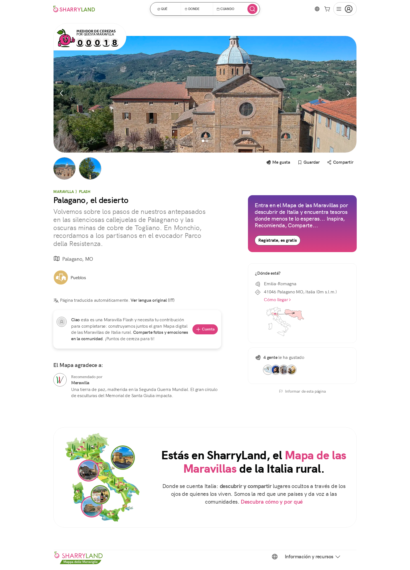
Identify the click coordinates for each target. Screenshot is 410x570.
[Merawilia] (60, 380)
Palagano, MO (77, 259)
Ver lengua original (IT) (153, 300)
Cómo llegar (276, 300)
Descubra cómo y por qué (272, 502)
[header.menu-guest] (345, 9)
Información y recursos (309, 556)
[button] (167, 9)
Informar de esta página (305, 391)
